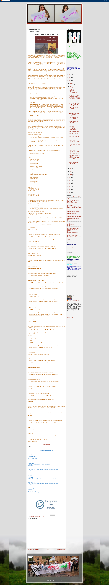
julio (70, 166)
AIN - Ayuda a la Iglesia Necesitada (73, 196)
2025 (70, 76)
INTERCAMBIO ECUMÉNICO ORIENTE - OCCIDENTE (74, 96)
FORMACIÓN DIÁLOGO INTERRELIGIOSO (73, 122)
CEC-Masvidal (69, 205)
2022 (70, 80)
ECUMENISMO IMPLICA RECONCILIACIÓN (73, 124)
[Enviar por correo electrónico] (50, 515)
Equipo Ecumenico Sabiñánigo (75, 300)
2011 (70, 191)
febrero (71, 174)
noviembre (72, 84)
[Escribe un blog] (51, 515)
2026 (70, 74)
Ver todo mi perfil (70, 317)
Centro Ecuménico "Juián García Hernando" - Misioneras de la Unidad (74, 207)
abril (70, 171)
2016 (70, 183)
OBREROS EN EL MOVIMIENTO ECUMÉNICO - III (75, 144)
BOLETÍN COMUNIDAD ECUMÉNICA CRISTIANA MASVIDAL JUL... (74, 107)
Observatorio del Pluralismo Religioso (74, 236)
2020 (70, 177)
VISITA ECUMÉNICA (73, 129)
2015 (70, 185)
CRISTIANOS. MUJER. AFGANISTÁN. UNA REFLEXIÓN (73, 127)
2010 (70, 192)
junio (70, 168)
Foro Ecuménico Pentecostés (72, 225)
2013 (70, 188)
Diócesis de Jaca (70, 220)
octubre (71, 86)
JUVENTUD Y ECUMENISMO (74, 120)
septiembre (72, 87)
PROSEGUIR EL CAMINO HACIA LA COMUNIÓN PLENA (74, 114)
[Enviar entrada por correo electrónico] (48, 514)
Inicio (48, 549)
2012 (70, 189)
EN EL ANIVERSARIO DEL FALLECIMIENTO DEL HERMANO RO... (74, 117)
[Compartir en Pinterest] (54, 515)
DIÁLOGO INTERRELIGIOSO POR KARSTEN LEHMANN (74, 98)
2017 (70, 182)
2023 (70, 79)
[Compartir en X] (52, 515)
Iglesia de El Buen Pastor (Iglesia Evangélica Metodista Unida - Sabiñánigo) (73, 229)
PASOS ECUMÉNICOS (73, 135)
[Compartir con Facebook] (53, 515)
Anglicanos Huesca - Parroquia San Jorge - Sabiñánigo (73, 198)
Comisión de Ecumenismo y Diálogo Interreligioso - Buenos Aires (73, 209)
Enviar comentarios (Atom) (38, 551)
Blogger (62, 580)
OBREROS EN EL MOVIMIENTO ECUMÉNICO (74, 151)
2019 (70, 179)
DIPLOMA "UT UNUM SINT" (74, 136)
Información (41, 516)
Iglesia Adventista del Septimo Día (73, 227)
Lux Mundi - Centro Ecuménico (73, 235)
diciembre (71, 83)
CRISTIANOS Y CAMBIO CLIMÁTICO (73, 138)
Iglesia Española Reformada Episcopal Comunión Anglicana (72, 232)
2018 (70, 180)
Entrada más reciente (33, 549)
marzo (71, 172)
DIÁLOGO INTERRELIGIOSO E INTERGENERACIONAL (75, 153)
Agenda (32, 516)
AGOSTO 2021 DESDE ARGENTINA (73, 163)
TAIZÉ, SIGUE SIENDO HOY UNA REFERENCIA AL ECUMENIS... (74, 104)
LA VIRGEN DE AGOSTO (73, 133)
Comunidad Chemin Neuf (71, 213)
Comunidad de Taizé (71, 214)
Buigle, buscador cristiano (72, 202)
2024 (70, 77)
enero (71, 175)
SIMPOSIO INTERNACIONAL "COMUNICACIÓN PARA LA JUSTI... (74, 101)
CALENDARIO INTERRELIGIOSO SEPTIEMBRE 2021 (73, 91)
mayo (71, 169)
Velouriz (68, 239)
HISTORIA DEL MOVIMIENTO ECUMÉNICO (74, 158)
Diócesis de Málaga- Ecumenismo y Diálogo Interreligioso (73, 223)
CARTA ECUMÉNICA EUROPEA (75, 93)
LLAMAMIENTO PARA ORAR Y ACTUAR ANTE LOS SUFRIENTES (75, 111)
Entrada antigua (61, 549)
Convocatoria (36, 516)
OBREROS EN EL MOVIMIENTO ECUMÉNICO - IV (75, 141)
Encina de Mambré (70, 224)
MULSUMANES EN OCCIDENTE (72, 160)
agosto (71, 89)
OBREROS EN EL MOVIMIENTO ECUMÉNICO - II (75, 148)
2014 (70, 186)
